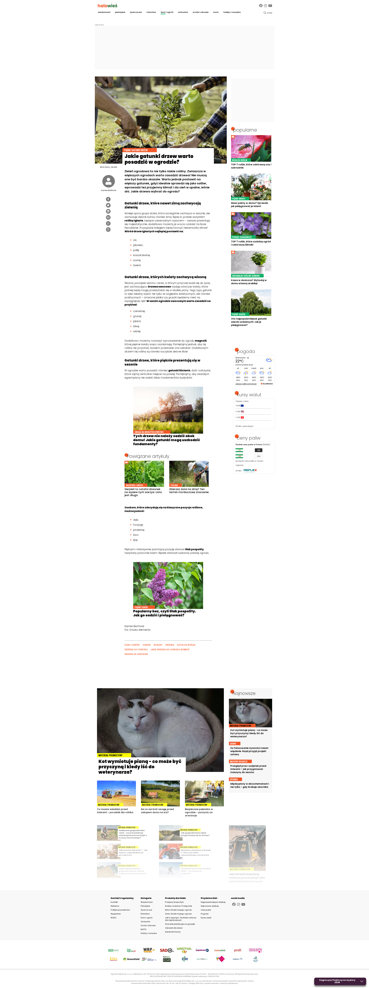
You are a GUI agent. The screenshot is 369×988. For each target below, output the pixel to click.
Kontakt (114, 902)
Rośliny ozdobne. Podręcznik (178, 906)
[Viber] (108, 229)
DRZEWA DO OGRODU (136, 649)
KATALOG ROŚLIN (186, 644)
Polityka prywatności (120, 910)
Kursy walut (206, 917)
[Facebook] (261, 5)
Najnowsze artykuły (210, 906)
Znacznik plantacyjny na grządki (180, 924)
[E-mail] (108, 217)
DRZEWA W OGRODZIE (136, 654)
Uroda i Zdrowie (200, 12)
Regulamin (116, 914)
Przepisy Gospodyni (174, 902)
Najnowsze (244, 693)
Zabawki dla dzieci (174, 928)
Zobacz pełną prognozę (246, 384)
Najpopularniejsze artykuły (213, 902)
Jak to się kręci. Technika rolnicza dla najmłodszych (180, 918)
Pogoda (204, 913)
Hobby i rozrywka (232, 12)
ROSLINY (158, 644)
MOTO (216, 12)
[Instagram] (265, 5)
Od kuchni (183, 12)
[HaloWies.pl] (107, 5)
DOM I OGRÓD (132, 644)
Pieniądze (120, 12)
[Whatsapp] (108, 223)
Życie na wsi (136, 12)
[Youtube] (270, 5)
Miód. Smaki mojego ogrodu (178, 910)
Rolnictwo (151, 12)
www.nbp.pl (247, 426)
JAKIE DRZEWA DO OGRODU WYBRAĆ (170, 649)
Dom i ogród (167, 12)
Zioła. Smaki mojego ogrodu (178, 913)
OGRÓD (147, 644)
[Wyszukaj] (267, 12)
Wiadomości (104, 12)
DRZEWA (169, 644)
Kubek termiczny (173, 931)
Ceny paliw (206, 910)
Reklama (115, 906)
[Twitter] (108, 205)
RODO (113, 917)
